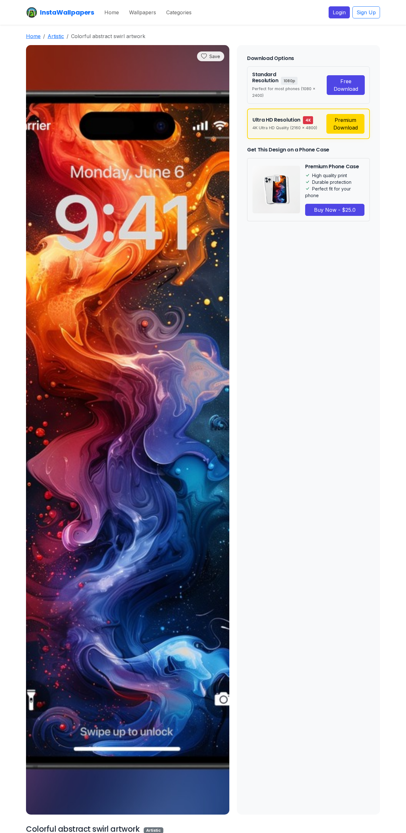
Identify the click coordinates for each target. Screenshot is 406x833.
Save (214, 56)
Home (111, 12)
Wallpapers (142, 12)
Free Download (346, 85)
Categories (179, 12)
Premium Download (345, 124)
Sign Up (366, 12)
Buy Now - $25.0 (335, 210)
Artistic (56, 36)
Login (339, 12)
